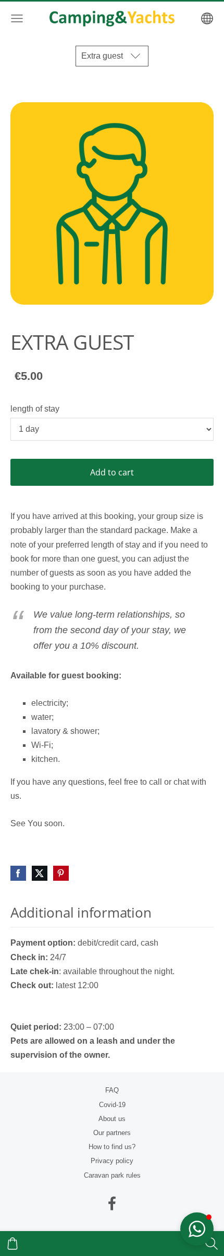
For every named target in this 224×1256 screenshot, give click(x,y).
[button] (197, 1229)
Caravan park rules (112, 1175)
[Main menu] (17, 18)
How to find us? (112, 1147)
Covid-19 (112, 1105)
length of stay (34, 408)
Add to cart (112, 472)
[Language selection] (207, 18)
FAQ (112, 1090)
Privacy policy (112, 1161)
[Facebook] (112, 1203)
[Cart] (12, 1243)
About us (112, 1119)
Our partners (112, 1133)
